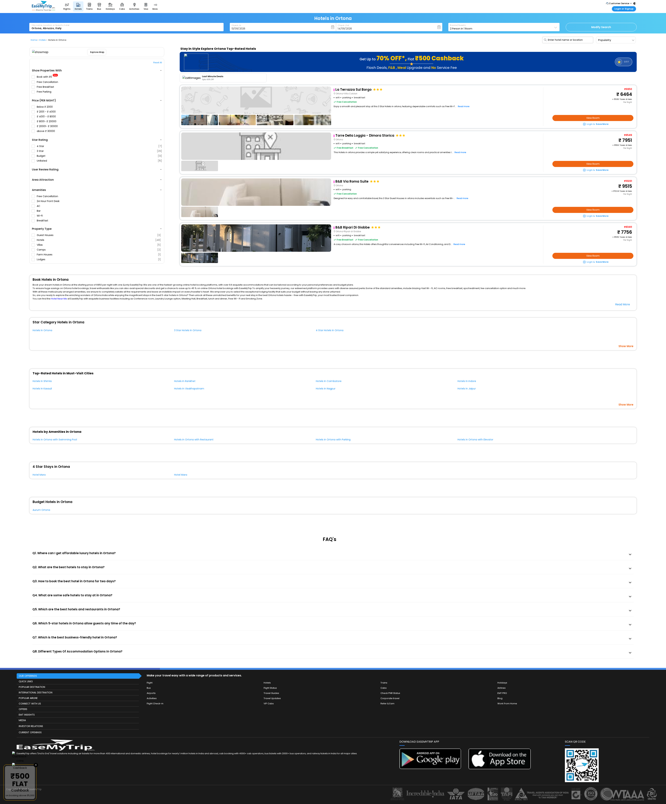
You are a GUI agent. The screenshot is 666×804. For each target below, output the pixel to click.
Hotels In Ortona (42, 330)
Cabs (384, 688)
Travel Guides (271, 693)
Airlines (501, 688)
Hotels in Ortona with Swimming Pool (55, 439)
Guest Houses (99, 235)
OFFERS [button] (23, 709)
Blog (499, 698)
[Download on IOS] (499, 768)
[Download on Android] (430, 768)
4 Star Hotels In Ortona (329, 330)
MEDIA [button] (22, 720)
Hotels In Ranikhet (184, 381)
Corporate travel (390, 698)
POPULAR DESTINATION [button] (32, 687)
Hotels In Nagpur (325, 388)
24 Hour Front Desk (48, 201)
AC (39, 206)
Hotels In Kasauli (42, 388)
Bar (39, 210)
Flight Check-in (155, 703)
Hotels (99, 240)
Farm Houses (99, 254)
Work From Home (507, 703)
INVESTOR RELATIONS (31, 726)
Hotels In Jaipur (467, 388)
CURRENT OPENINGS (30, 732)
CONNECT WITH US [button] (30, 703)
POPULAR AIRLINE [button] (28, 698)
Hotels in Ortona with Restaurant (194, 439)
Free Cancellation (48, 82)
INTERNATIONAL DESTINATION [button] (35, 692)
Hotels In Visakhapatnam (189, 388)
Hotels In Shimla (42, 381)
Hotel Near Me (59, 298)
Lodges (99, 259)
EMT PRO (502, 693)
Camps (99, 249)
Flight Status (270, 688)
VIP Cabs (269, 703)
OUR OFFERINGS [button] (28, 676)
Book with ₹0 (47, 77)
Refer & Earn (387, 703)
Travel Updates (272, 698)
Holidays (502, 682)
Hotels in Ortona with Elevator (475, 439)
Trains (384, 682)
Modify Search (601, 27)
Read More (622, 304)
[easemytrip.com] (43, 10)
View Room (593, 118)
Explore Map (97, 52)
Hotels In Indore (467, 381)
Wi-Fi (40, 215)
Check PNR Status (390, 693)
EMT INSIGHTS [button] (27, 714)
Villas (99, 244)
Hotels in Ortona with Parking (333, 439)
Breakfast (43, 220)
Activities (152, 698)
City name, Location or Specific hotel (51, 25)
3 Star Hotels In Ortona (187, 330)
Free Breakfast (46, 86)
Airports (151, 693)
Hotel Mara (39, 474)
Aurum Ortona (41, 510)
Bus (149, 688)
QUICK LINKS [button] (26, 681)
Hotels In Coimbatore (328, 381)
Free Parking (44, 91)
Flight (149, 682)
